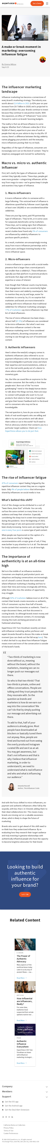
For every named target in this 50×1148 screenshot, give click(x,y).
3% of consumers (40, 231)
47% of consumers (10, 483)
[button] (25, 894)
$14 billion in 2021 (21, 103)
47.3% (19, 321)
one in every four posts (12, 530)
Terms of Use (8, 1130)
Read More (21, 978)
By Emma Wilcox (9, 64)
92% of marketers (18, 598)
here (40, 637)
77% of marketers (13, 310)
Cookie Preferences (11, 1133)
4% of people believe (20, 489)
